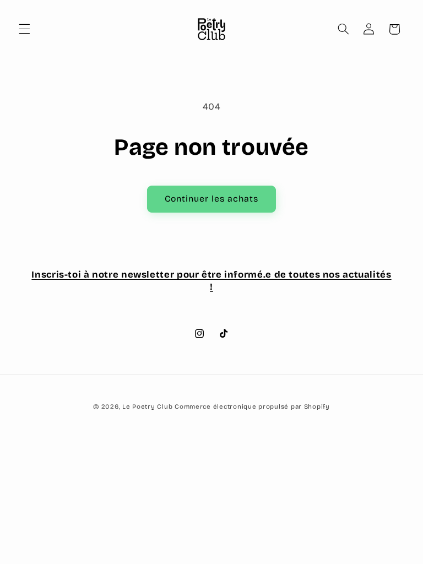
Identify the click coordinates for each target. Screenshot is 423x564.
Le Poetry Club (147, 406)
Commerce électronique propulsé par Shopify (252, 406)
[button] (24, 29)
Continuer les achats (212, 198)
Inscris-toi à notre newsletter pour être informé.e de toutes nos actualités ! (211, 280)
